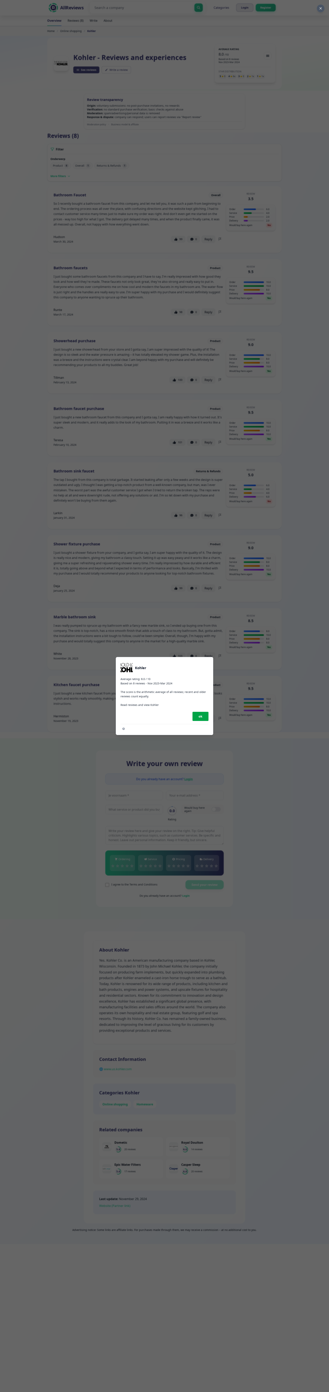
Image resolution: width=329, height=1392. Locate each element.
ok (200, 716)
